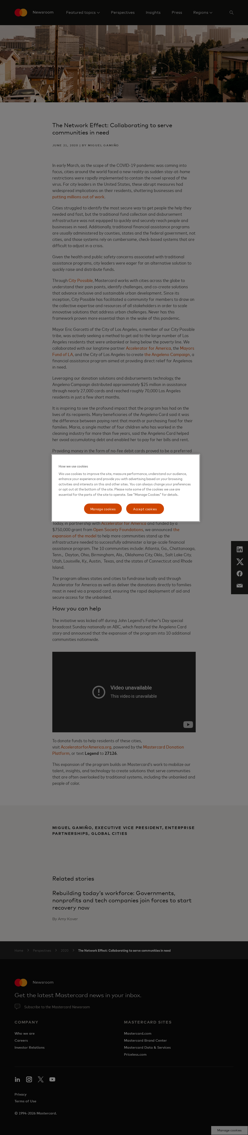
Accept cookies (145, 508)
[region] (125, 488)
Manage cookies (103, 508)
